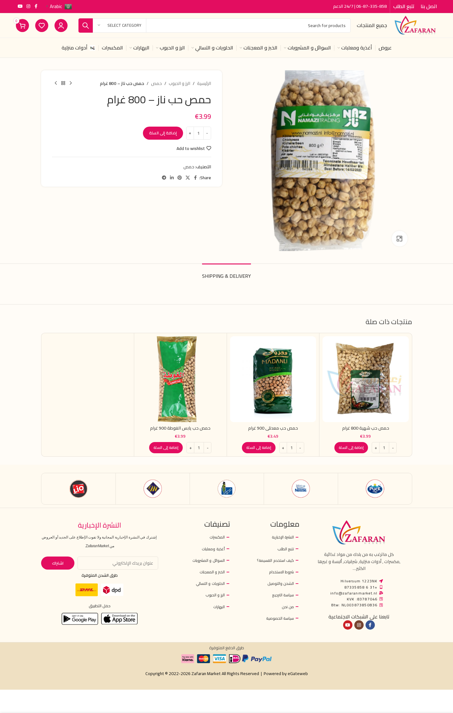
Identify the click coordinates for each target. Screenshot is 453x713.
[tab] (226, 272)
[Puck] (375, 488)
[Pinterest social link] (180, 178)
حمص (156, 83)
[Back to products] (63, 83)
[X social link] (188, 178)
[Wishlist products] (41, 25)
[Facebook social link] (36, 6)
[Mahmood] (153, 488)
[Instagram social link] (28, 6)
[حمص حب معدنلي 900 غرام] (273, 379)
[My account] (61, 25)
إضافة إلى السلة (163, 133)
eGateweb (298, 673)
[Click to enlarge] (399, 238)
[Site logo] (415, 25)
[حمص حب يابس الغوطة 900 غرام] (180, 379)
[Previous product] (70, 83)
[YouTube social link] (20, 6)
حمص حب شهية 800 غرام (365, 428)
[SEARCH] (85, 25)
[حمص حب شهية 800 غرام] (366, 379)
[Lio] (79, 488)
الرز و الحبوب (179, 83)
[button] (351, 447)
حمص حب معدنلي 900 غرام (273, 428)
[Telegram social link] (164, 178)
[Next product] (55, 83)
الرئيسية (204, 83)
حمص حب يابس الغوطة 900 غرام (180, 428)
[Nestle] (301, 488)
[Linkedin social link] (172, 178)
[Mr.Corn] (227, 488)
